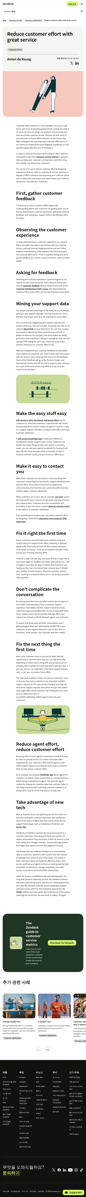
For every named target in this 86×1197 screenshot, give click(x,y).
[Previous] (38, 1049)
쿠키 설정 (33, 1191)
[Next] (47, 1049)
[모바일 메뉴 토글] (81, 4)
